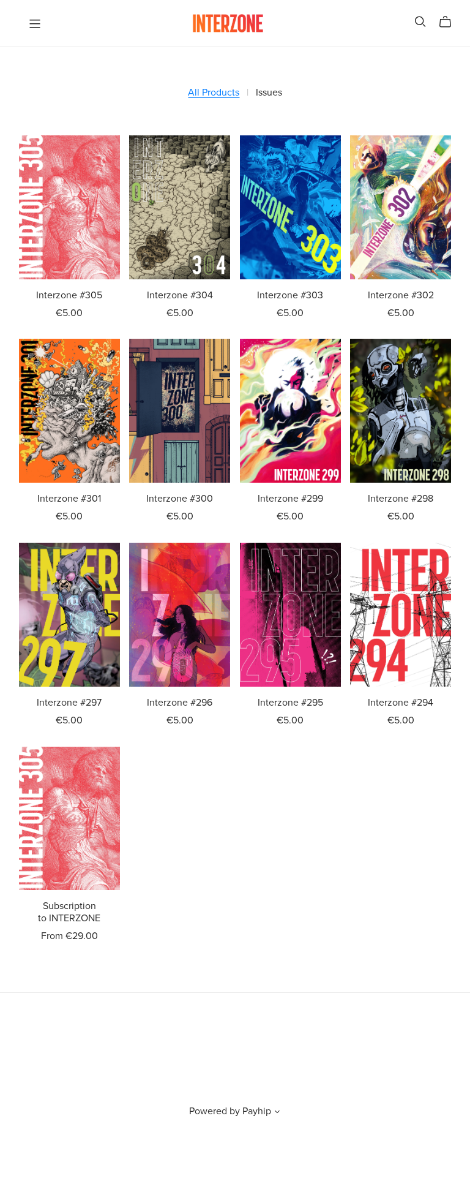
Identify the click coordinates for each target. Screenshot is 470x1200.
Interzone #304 (180, 295)
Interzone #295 (290, 702)
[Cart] (450, 22)
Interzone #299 (290, 498)
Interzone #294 (400, 702)
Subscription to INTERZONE (69, 912)
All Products (213, 93)
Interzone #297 (69, 702)
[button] (277, 1113)
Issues (269, 93)
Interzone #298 (400, 498)
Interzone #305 (69, 295)
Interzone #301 (69, 498)
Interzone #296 (179, 702)
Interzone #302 (401, 295)
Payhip (256, 1111)
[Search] (420, 22)
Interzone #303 (290, 295)
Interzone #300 (179, 498)
